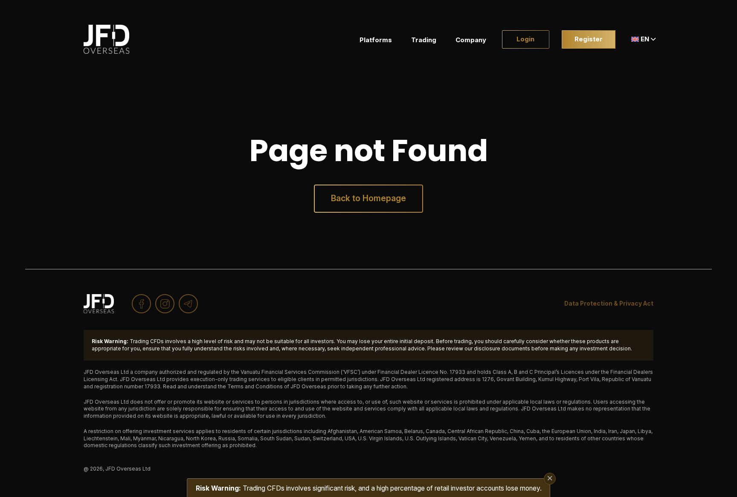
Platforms (376, 40)
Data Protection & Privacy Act (608, 303)
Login (525, 39)
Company (471, 40)
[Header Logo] (107, 39)
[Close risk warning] (550, 479)
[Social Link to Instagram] (164, 303)
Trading (423, 40)
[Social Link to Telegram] (188, 303)
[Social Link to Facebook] (141, 303)
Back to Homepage (368, 198)
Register (589, 39)
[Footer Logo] (99, 303)
